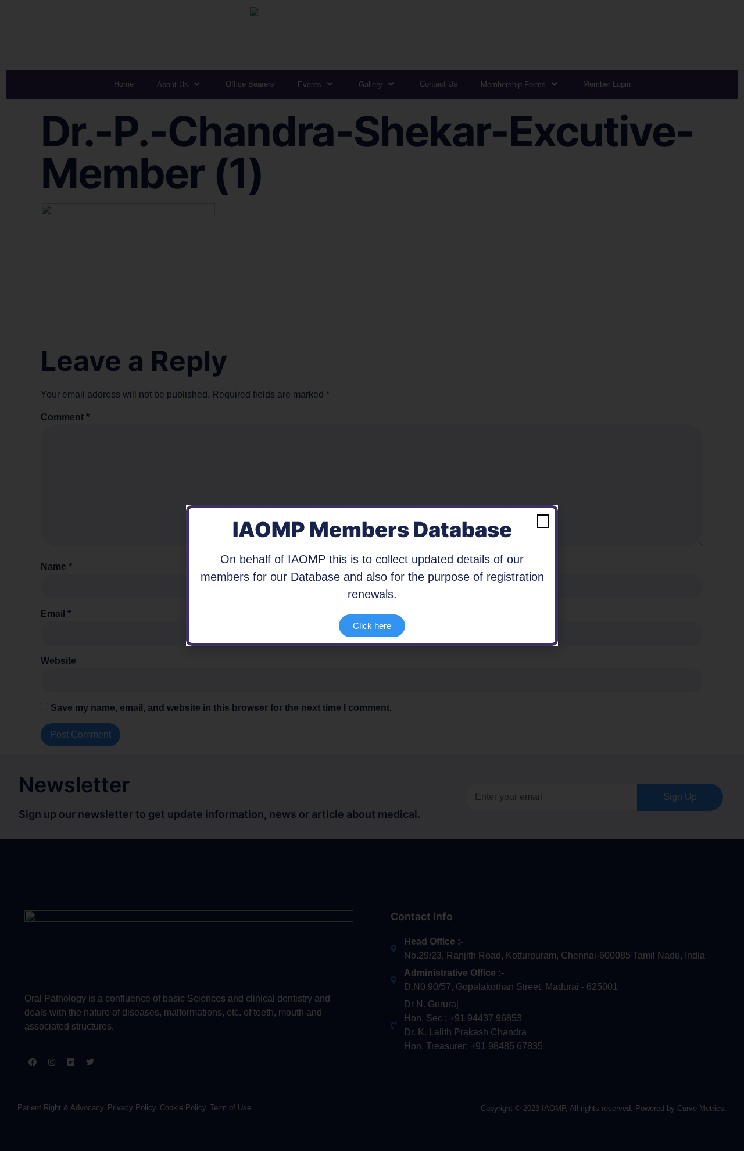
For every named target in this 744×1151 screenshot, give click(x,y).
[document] (372, 575)
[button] (542, 521)
